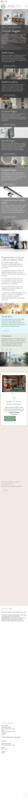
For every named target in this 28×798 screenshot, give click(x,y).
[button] (4, 384)
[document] (14, 399)
